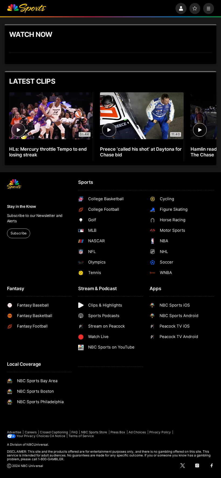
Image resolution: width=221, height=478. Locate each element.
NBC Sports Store (94, 432)
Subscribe (18, 233)
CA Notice (57, 436)
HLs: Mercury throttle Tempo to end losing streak (48, 151)
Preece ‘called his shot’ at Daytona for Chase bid (141, 151)
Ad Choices (137, 432)
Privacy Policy (160, 432)
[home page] (26, 8)
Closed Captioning (54, 432)
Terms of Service (81, 436)
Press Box (117, 432)
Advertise (14, 432)
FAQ (74, 432)
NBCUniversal (37, 445)
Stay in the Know (21, 206)
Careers (31, 432)
